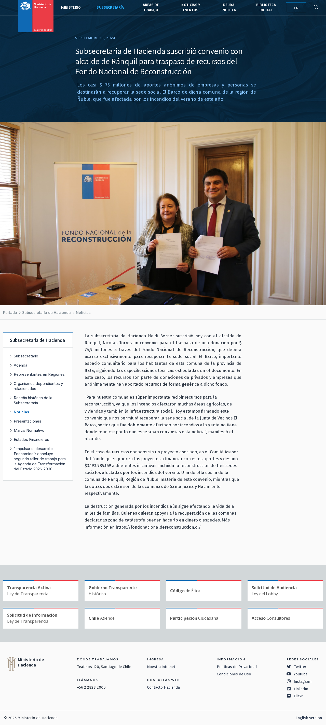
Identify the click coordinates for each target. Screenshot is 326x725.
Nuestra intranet (161, 666)
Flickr (298, 696)
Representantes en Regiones (39, 374)
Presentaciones (27, 421)
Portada (10, 312)
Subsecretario (26, 356)
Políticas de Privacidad (237, 666)
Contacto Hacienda (163, 687)
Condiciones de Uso (234, 674)
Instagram (302, 681)
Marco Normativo (29, 430)
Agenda (20, 365)
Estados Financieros (31, 439)
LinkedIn (301, 689)
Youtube (300, 674)
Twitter (300, 666)
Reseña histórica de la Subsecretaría (33, 400)
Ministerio (71, 7)
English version (308, 718)
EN (296, 8)
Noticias (83, 312)
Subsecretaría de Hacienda (109, 7)
